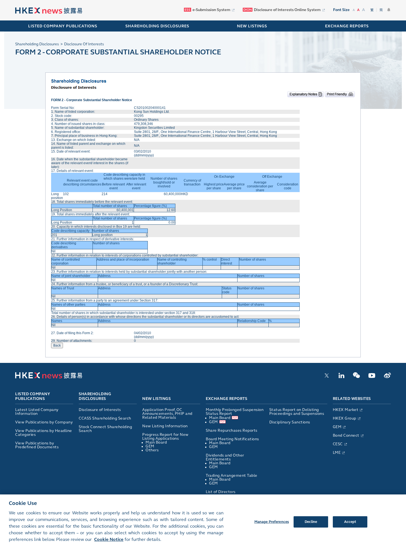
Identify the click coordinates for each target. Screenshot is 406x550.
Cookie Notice (108, 539)
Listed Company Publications (62, 26)
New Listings (156, 398)
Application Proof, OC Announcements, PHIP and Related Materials (167, 413)
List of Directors (221, 491)
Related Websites (352, 398)
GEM (150, 446)
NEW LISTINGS (252, 26)
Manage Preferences (271, 521)
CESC (338, 444)
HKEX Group (344, 418)
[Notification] (389, 10)
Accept (350, 521)
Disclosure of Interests (100, 409)
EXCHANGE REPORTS (347, 26)
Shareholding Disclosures (95, 396)
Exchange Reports (226, 398)
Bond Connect (346, 435)
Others (152, 450)
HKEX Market (345, 409)
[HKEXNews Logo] (48, 10)
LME (337, 452)
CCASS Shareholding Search (105, 418)
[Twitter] (327, 377)
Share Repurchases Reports (231, 430)
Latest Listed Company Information (37, 411)
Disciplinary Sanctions (289, 422)
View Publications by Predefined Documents (37, 445)
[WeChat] (356, 377)
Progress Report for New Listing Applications (165, 436)
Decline (311, 521)
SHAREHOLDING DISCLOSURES (157, 26)
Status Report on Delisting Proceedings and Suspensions (296, 411)
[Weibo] (387, 377)
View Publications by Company (44, 422)
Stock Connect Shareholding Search (105, 429)
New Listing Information (165, 426)
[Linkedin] (341, 377)
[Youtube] (371, 377)
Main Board (156, 442)
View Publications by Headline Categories (43, 432)
